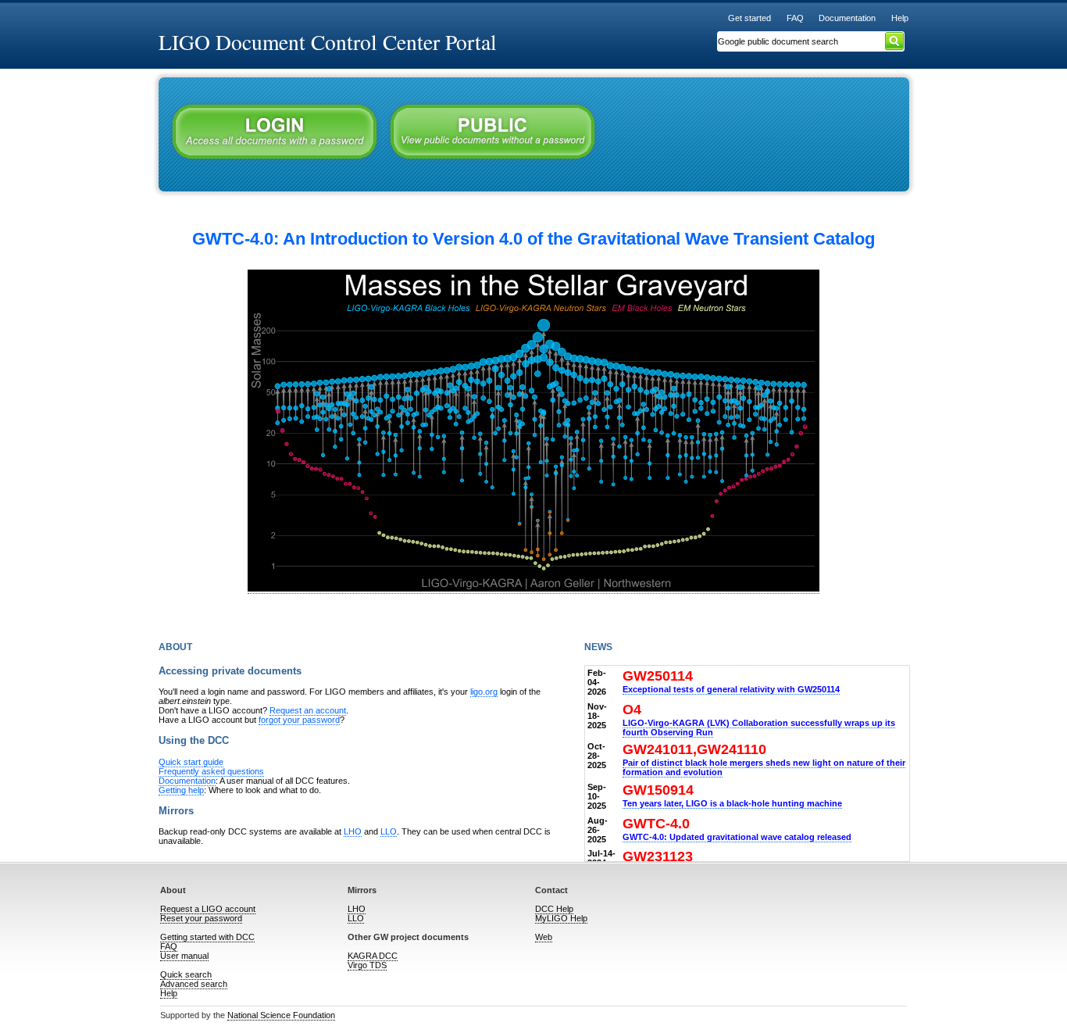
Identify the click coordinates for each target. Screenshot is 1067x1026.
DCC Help (554, 908)
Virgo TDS (367, 965)
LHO (353, 831)
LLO (388, 831)
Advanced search (193, 983)
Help (899, 18)
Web (543, 937)
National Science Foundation (281, 1015)
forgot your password (299, 719)
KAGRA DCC (373, 955)
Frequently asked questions (211, 771)
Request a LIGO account (207, 908)
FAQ (795, 18)
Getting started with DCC (207, 937)
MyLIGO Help (561, 918)
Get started (749, 18)
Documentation (847, 18)
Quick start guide (191, 762)
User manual (184, 955)
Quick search (186, 974)
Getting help (181, 790)
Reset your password (201, 918)
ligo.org (484, 691)
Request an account (307, 710)
